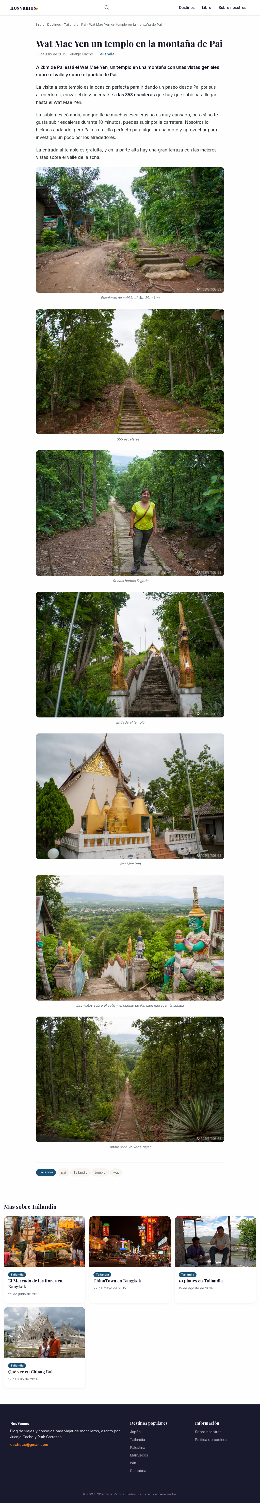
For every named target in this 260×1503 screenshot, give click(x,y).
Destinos (187, 7)
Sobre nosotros (232, 7)
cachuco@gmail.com (29, 1444)
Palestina (137, 1447)
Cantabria (138, 1470)
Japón (135, 1432)
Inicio (40, 24)
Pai (83, 24)
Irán (133, 1463)
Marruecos (139, 1455)
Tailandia (71, 24)
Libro (206, 7)
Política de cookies (211, 1439)
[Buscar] (107, 7)
